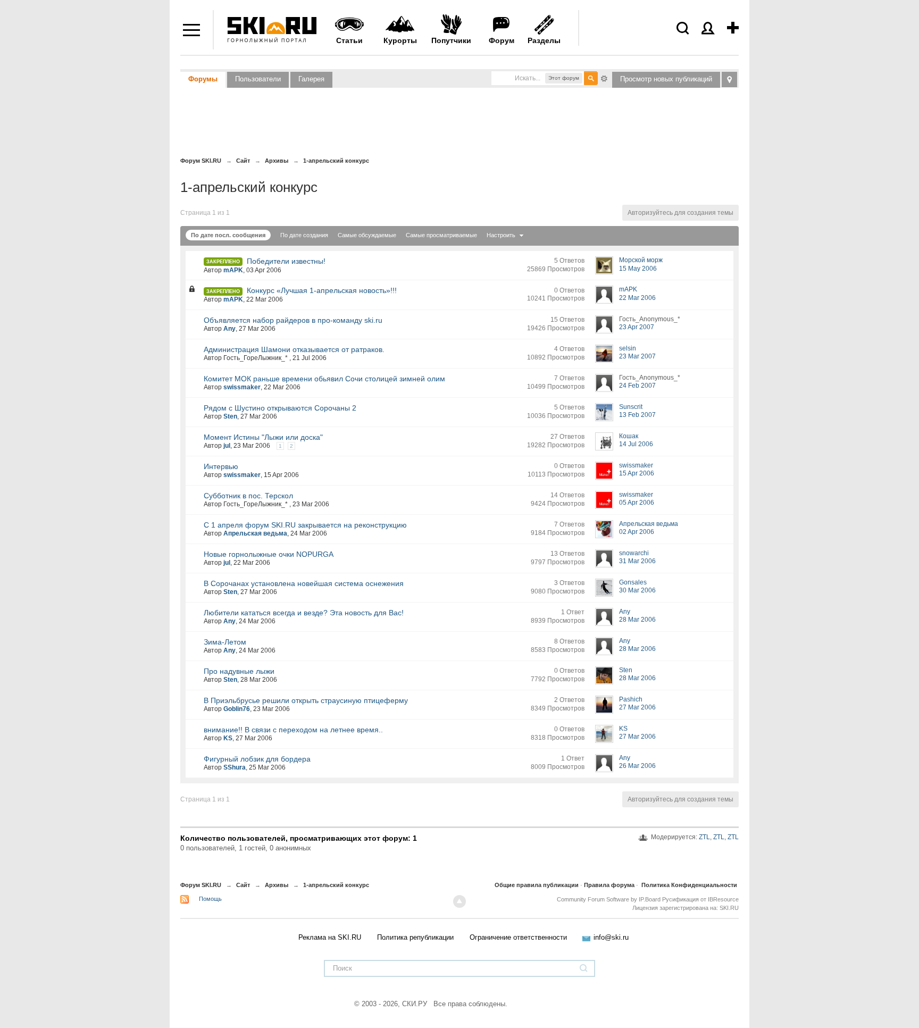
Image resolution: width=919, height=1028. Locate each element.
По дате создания (304, 235)
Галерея (311, 79)
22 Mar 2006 (637, 298)
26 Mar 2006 (637, 766)
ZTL (704, 837)
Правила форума (609, 885)
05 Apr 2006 (636, 502)
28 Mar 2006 (637, 619)
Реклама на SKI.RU (329, 937)
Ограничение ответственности (518, 937)
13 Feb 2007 (637, 415)
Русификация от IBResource (700, 899)
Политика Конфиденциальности (689, 885)
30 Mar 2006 (637, 590)
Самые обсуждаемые (367, 235)
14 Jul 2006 (636, 444)
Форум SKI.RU (200, 885)
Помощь (210, 899)
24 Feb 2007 (637, 385)
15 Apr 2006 (636, 473)
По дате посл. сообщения (228, 235)
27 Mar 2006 (637, 707)
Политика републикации (415, 937)
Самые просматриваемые (441, 235)
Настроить (502, 235)
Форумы (203, 79)
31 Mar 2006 (637, 561)
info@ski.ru (611, 937)
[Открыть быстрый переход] (729, 79)
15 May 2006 (638, 268)
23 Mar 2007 (637, 356)
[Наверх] (459, 901)
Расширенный (604, 77)
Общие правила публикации (537, 885)
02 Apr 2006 (636, 532)
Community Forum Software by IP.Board (609, 899)
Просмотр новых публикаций (666, 79)
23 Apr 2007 (636, 327)
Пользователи (258, 79)
